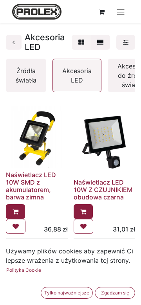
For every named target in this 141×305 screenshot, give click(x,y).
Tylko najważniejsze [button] (66, 293)
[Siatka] (81, 42)
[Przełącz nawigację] (120, 11)
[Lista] (100, 42)
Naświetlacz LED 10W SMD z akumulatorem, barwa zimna (31, 186)
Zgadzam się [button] (115, 293)
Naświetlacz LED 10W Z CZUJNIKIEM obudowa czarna (103, 189)
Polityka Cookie (23, 270)
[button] (15, 211)
